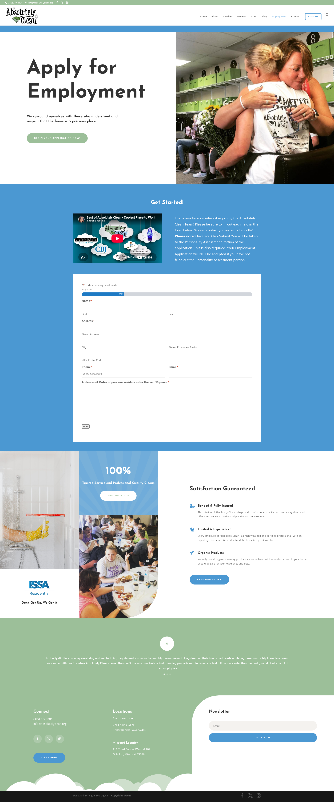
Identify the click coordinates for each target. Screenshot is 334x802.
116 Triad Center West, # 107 (131, 749)
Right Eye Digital (98, 795)
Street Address (90, 334)
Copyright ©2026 (121, 795)
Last (171, 314)
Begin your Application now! (57, 138)
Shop (254, 16)
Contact (296, 16)
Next (85, 426)
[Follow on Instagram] (60, 739)
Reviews (242, 16)
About (215, 16)
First (84, 314)
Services (228, 16)
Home (203, 16)
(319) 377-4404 (42, 719)
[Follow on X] (49, 739)
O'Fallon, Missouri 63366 (129, 754)
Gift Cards (49, 757)
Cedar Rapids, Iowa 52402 (129, 730)
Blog (264, 16)
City (84, 347)
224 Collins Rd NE (124, 725)
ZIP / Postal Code (92, 360)
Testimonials (118, 495)
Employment (279, 16)
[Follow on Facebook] (37, 739)
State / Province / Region (183, 347)
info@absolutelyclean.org (50, 724)
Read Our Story (209, 579)
